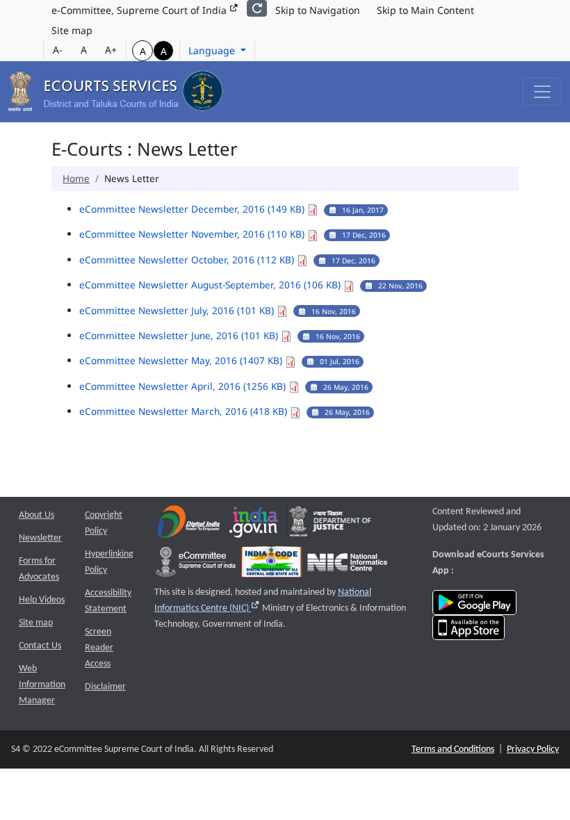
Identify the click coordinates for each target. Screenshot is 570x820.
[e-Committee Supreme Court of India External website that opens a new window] (195, 565)
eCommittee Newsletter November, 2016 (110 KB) (193, 233)
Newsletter (40, 538)
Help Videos (42, 600)
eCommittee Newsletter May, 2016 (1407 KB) (182, 360)
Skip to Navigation (317, 10)
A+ (111, 49)
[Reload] (257, 8)
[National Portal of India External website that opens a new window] (254, 525)
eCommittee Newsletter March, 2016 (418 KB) (184, 411)
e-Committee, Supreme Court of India (140, 10)
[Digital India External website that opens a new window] (188, 525)
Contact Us (40, 645)
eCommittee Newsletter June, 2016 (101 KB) (180, 335)
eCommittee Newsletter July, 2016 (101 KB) (178, 310)
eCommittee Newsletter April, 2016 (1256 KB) (183, 386)
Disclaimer (105, 686)
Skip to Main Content (425, 10)
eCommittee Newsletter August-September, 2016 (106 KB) (211, 284)
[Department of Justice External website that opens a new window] (330, 525)
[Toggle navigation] (542, 92)
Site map (71, 30)
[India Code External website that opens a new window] (271, 565)
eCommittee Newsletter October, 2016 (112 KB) (188, 259)
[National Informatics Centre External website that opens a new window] (347, 565)
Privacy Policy (533, 749)
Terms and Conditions (453, 749)
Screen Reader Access (99, 648)
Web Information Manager (42, 684)
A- (58, 49)
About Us (36, 515)
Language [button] (213, 50)
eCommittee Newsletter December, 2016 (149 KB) (193, 208)
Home (76, 178)
